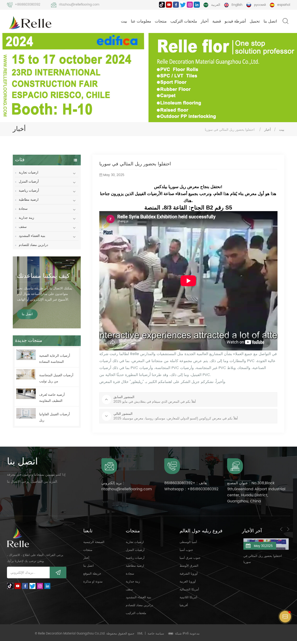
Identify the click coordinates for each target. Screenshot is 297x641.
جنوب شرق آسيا (190, 558)
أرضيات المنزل (29, 181)
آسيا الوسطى (188, 542)
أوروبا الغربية (188, 581)
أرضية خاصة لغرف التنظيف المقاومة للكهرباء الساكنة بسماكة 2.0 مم (55, 398)
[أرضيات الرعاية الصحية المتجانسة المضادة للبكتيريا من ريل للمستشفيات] (26, 355)
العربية (215, 4)
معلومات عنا (141, 21)
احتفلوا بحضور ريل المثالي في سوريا (239, 559)
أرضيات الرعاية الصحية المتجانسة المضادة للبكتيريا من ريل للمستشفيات (54, 359)
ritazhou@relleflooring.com (79, 4)
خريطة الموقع (92, 573)
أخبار (205, 21)
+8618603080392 (27, 4)
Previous (281, 529)
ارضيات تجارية (28, 172)
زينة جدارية (26, 217)
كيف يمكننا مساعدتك (43, 276)
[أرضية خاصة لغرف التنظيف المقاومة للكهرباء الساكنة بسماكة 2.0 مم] (26, 394)
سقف (23, 226)
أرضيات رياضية (29, 190)
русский (260, 4)
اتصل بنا (270, 21)
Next (288, 529)
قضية (216, 21)
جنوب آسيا (186, 550)
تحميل (255, 21)
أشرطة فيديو (235, 21)
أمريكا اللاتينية (188, 597)
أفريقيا (184, 605)
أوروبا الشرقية (189, 573)
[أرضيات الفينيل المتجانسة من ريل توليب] (26, 374)
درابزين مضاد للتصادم (33, 245)
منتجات (161, 21)
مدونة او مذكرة (93, 581)
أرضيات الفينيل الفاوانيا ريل (54, 417)
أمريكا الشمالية (189, 589)
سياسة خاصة (156, 633)
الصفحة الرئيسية (93, 542)
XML (140, 633)
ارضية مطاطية (29, 199)
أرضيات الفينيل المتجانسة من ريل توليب (56, 378)
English (237, 4)
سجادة (23, 208)
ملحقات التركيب (183, 21)
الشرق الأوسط (189, 565)
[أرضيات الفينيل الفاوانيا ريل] (26, 413)
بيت (124, 21)
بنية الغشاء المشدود (32, 236)
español (283, 4)
